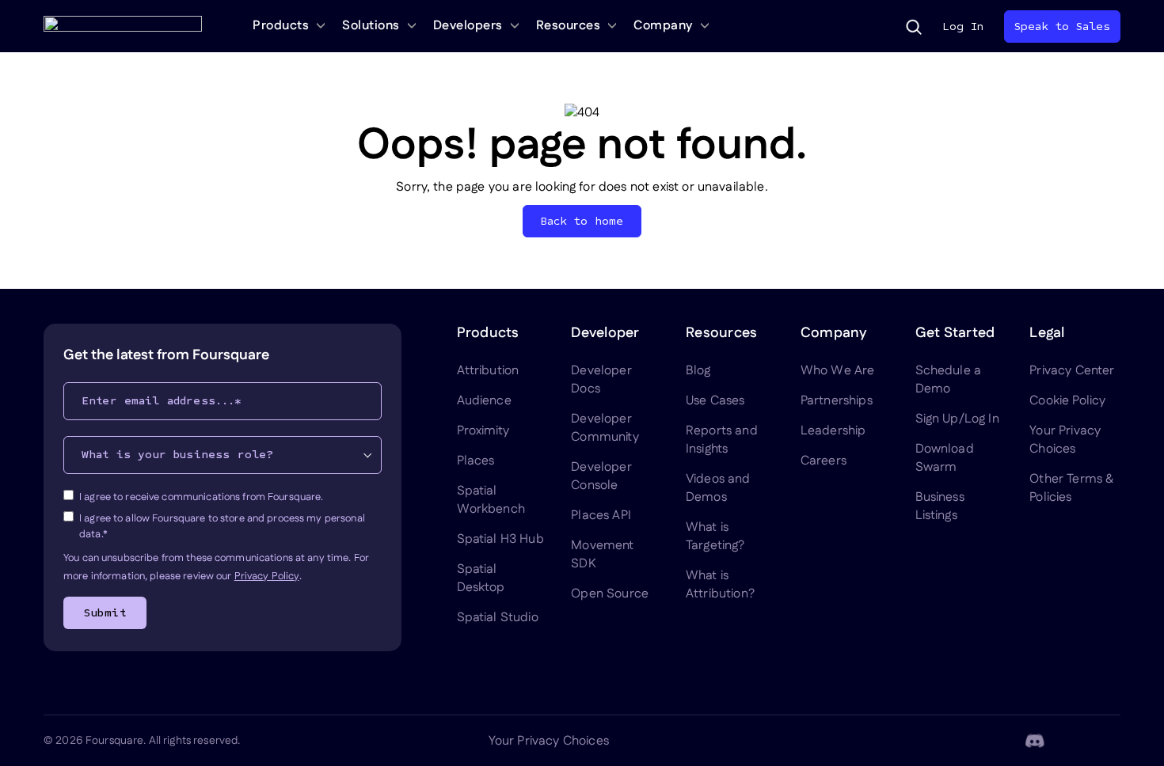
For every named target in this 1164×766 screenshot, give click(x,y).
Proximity (483, 431)
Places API (601, 515)
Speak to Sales (1062, 26)
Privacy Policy (266, 576)
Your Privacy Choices (1065, 440)
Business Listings (939, 506)
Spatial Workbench (491, 500)
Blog (698, 371)
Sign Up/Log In (957, 419)
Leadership (833, 431)
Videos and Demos (718, 488)
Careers (823, 461)
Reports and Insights (722, 440)
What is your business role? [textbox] (177, 454)
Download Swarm (944, 458)
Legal (1046, 333)
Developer (605, 333)
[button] (914, 27)
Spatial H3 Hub (500, 539)
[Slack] (1110, 740)
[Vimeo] (1072, 740)
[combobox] (222, 455)
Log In (962, 26)
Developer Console (601, 476)
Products (281, 26)
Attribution (488, 371)
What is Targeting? (715, 536)
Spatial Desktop (481, 578)
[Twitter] (996, 740)
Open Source (610, 594)
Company (663, 26)
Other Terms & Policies (1071, 488)
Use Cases (715, 401)
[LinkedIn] (958, 740)
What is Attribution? (720, 585)
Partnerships (837, 401)
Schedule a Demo (948, 380)
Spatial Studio (497, 618)
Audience (484, 401)
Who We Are (838, 371)
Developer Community (604, 428)
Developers (468, 26)
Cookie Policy (1067, 401)
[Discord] (1034, 740)
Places (476, 461)
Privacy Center (1071, 371)
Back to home (582, 221)
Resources (568, 26)
